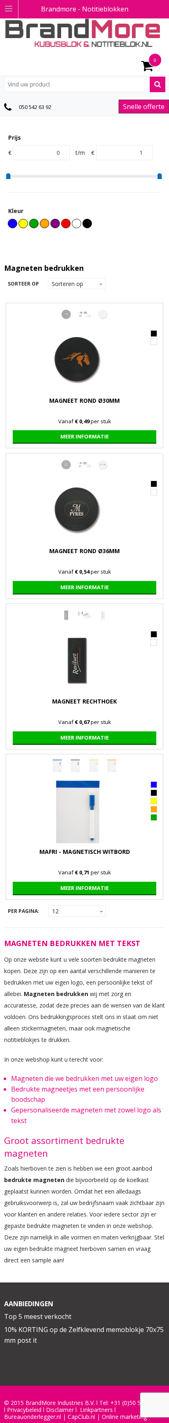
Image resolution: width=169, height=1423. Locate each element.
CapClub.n (81, 1417)
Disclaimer (60, 1410)
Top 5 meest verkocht (37, 1316)
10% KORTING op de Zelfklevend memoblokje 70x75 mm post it (84, 1335)
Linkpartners (96, 1410)
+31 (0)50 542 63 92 (137, 1403)
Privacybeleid (24, 1410)
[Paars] (55, 223)
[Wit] (76, 223)
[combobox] (84, 84)
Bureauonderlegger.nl (32, 1417)
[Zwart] (87, 223)
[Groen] (34, 223)
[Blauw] (12, 223)
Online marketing (124, 1417)
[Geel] (23, 223)
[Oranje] (44, 223)
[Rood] (66, 223)
